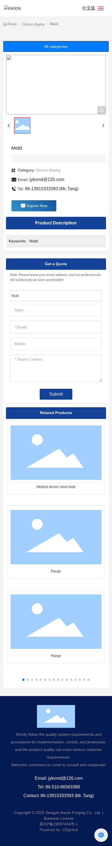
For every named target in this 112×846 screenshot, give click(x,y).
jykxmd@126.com (47, 179)
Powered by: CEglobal (59, 830)
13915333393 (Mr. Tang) (54, 188)
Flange (56, 571)
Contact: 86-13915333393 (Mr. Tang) (58, 795)
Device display (33, 24)
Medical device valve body (56, 487)
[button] (23, 680)
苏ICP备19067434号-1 (58, 824)
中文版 (88, 8)
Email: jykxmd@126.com (59, 778)
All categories (55, 46)
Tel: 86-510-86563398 (59, 787)
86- (28, 188)
